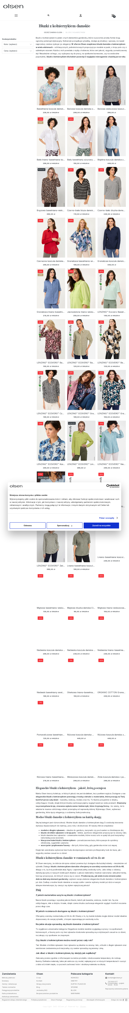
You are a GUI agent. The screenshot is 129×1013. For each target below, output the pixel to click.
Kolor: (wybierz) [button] (10, 44)
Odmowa (28, 525)
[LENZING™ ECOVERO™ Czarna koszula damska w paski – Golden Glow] (51, 390)
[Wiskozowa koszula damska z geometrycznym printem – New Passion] (81, 757)
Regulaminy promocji (74, 1000)
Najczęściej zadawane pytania (116, 989)
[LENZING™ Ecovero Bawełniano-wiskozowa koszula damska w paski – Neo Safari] (112, 288)
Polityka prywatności (39, 1000)
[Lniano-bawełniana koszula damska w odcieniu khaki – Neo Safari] (112, 538)
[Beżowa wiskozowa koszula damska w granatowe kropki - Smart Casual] (112, 85)
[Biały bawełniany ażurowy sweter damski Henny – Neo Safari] (81, 136)
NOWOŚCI (75, 978)
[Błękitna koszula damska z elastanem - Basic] (112, 136)
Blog (38, 987)
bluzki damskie (64, 882)
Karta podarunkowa (9, 993)
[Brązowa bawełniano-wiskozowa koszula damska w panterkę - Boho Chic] (51, 187)
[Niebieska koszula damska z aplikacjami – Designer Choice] (51, 631)
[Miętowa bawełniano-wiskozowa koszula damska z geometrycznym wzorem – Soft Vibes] (51, 588)
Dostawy (5, 981)
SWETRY (74, 981)
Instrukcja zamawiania (10, 997)
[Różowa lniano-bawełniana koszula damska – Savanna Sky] (51, 757)
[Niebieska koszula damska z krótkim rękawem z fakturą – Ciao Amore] (81, 631)
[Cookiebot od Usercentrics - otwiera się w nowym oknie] (108, 486)
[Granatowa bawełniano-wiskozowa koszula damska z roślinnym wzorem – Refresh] (81, 238)
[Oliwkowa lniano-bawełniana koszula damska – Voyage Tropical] (81, 673)
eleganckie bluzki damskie (101, 879)
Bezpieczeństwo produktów (47, 993)
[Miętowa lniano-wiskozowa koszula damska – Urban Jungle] (112, 588)
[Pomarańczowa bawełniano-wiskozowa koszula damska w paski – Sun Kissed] (51, 715)
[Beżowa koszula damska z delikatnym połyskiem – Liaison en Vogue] (81, 85)
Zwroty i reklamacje (9, 984)
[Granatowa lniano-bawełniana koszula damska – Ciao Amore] (51, 288)
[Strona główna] (12, 6)
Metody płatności (8, 978)
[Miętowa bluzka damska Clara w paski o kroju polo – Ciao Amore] (81, 588)
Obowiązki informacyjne (96, 1000)
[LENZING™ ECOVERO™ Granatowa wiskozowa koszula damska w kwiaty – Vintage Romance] (81, 390)
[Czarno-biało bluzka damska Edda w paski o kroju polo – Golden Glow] (112, 187)
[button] (16, 16)
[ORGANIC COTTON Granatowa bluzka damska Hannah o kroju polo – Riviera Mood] (112, 673)
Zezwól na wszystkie (101, 525)
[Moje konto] (80, 16)
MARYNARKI (75, 993)
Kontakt (39, 981)
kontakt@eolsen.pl (115, 978)
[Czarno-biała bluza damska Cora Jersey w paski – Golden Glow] (81, 187)
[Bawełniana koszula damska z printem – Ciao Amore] (51, 85)
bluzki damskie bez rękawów (53, 835)
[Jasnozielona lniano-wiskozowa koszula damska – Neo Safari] (81, 288)
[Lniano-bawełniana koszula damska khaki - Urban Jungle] (81, 542)
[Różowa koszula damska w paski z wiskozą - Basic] (81, 715)
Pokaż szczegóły (106, 518)
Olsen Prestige (56, 1000)
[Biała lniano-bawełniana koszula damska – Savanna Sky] (51, 136)
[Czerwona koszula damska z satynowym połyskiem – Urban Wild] (51, 238)
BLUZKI (73, 990)
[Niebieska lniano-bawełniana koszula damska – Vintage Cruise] (112, 631)
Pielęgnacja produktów (10, 990)
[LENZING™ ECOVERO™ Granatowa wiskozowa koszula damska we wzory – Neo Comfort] (112, 390)
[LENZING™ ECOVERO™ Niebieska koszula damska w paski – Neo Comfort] (112, 441)
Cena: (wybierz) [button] (10, 51)
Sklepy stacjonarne (43, 984)
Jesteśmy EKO (41, 990)
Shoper (83, 1007)
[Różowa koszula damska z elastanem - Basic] (112, 715)
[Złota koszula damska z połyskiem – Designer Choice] (112, 757)
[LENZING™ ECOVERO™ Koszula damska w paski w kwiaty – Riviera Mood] (51, 441)
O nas (38, 978)
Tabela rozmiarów (9, 987)
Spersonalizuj (63, 525)
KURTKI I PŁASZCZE (78, 984)
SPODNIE (74, 987)
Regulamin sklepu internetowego (14, 1000)
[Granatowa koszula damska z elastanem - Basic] (112, 238)
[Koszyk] (112, 16)
